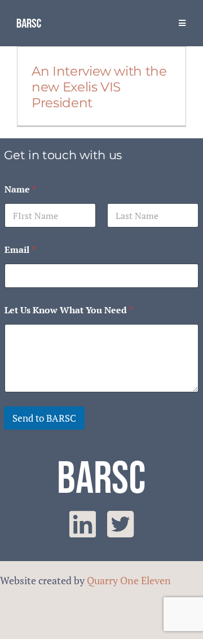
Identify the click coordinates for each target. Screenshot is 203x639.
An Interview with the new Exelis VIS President (99, 87)
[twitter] (120, 524)
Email (20, 249)
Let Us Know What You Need (69, 310)
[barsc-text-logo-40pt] (28, 22)
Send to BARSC (44, 418)
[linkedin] (82, 524)
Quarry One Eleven (129, 580)
